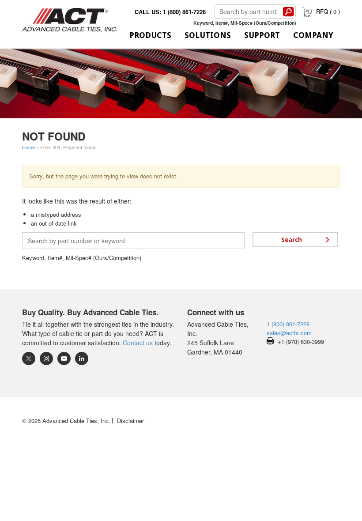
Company (313, 35)
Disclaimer (130, 420)
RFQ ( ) (328, 11)
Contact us (138, 342)
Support (262, 35)
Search (288, 11)
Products (150, 35)
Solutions (208, 35)
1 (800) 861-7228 (288, 324)
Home (28, 147)
